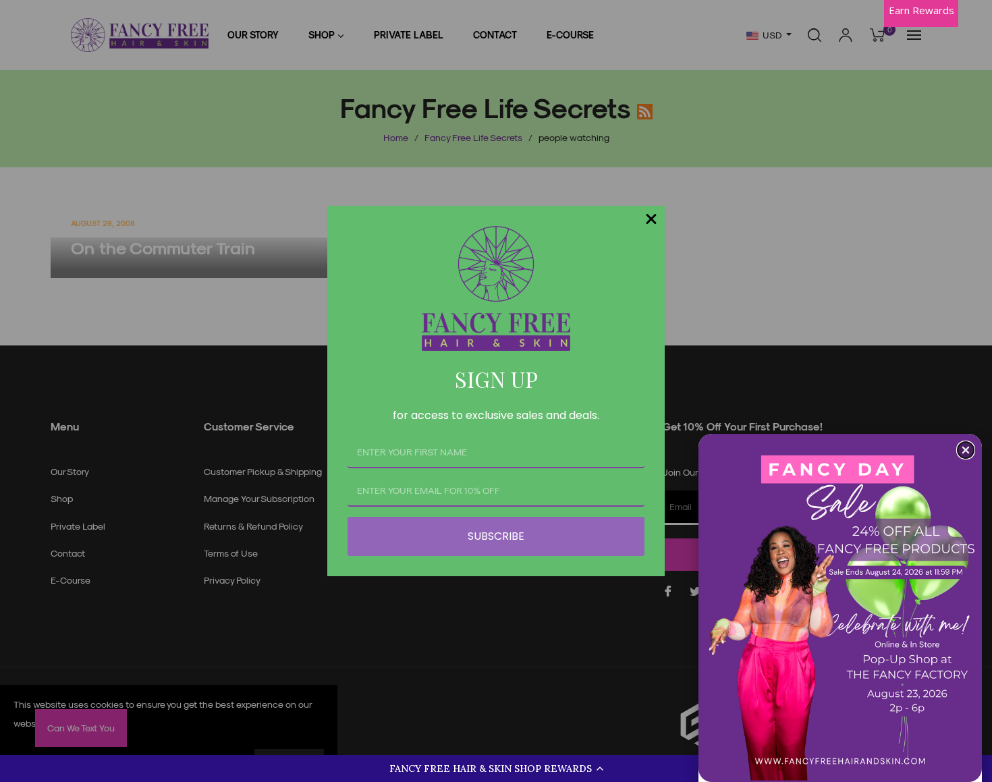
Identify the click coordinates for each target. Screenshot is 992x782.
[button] (496, 768)
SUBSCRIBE (496, 536)
